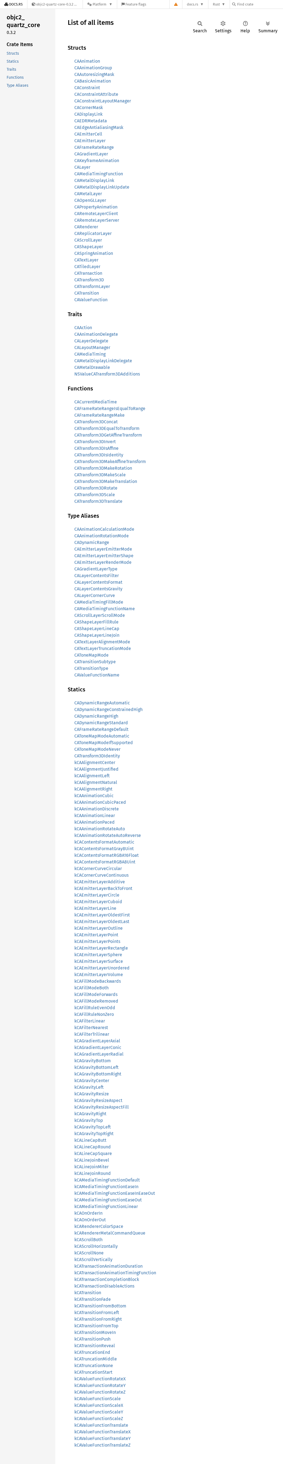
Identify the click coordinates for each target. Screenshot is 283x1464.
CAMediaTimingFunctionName (104, 608)
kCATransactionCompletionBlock (106, 1279)
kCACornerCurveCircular (98, 868)
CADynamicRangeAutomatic (102, 702)
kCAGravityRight (90, 1113)
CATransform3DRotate (95, 488)
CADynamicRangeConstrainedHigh (108, 709)
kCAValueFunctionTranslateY (102, 1438)
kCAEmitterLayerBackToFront (103, 888)
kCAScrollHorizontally (96, 1246)
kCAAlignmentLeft (92, 775)
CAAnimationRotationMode (101, 535)
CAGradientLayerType (95, 569)
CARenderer (86, 226)
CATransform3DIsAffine (96, 448)
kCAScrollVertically (93, 1259)
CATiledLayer (87, 266)
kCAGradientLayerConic (97, 1047)
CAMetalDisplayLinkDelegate (103, 360)
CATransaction (88, 273)
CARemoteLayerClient (96, 213)
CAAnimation (87, 61)
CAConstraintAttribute (96, 94)
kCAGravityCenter (91, 1080)
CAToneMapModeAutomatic (101, 736)
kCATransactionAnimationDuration (108, 1266)
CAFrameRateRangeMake (99, 415)
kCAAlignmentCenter (94, 762)
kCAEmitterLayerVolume (98, 974)
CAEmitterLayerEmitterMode (103, 549)
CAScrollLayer (88, 240)
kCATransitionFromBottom (100, 1306)
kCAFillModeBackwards (97, 981)
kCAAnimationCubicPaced (100, 802)
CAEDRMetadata (90, 120)
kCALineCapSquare (93, 1153)
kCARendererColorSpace (98, 1226)
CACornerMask (88, 107)
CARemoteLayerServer (96, 220)
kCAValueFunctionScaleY (98, 1412)
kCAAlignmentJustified (96, 769)
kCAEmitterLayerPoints (97, 941)
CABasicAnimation (92, 81)
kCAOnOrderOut (90, 1219)
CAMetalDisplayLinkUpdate (101, 187)
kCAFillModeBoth (91, 987)
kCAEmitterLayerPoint (96, 934)
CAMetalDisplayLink (94, 180)
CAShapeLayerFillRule (96, 622)
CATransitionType (91, 668)
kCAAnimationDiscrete (96, 809)
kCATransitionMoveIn (95, 1332)
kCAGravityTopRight (94, 1133)
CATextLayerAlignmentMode (102, 641)
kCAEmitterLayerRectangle (101, 948)
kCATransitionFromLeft (96, 1312)
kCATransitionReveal (94, 1345)
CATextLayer (86, 260)
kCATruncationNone (93, 1365)
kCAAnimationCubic (94, 795)
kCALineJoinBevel (91, 1160)
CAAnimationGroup (93, 67)
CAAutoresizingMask (94, 74)
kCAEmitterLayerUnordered (102, 968)
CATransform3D (89, 279)
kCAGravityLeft (89, 1087)
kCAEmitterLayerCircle (96, 895)
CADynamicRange (91, 542)
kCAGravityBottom (92, 1060)
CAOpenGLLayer (90, 200)
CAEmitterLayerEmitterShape (103, 555)
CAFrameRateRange (94, 147)
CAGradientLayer (91, 154)
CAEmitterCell (88, 134)
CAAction (83, 327)
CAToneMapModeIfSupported (103, 742)
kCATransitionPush (92, 1339)
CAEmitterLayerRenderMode (103, 562)
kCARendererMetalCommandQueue (109, 1233)
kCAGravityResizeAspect (98, 1100)
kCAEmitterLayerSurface (98, 961)
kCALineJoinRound (92, 1173)
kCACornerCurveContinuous (101, 875)
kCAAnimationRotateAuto (99, 828)
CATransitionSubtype (95, 661)
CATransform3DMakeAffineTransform (110, 461)
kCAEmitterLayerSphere (98, 954)
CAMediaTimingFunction (98, 173)
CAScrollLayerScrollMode (99, 615)
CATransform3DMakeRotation (103, 468)
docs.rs (192, 4)
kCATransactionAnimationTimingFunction (115, 1272)
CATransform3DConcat (96, 421)
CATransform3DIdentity (97, 756)
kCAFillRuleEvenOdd (94, 1007)
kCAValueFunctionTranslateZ (102, 1445)
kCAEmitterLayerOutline (98, 928)
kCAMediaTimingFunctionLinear (106, 1206)
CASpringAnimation (93, 253)
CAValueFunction (91, 299)
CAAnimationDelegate (96, 334)
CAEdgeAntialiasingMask (98, 127)
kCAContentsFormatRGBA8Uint (104, 862)
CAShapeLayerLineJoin (96, 635)
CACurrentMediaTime (95, 402)
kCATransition (87, 1292)
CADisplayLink (88, 114)
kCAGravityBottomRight (97, 1074)
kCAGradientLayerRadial (99, 1054)
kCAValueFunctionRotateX (100, 1378)
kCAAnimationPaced (94, 822)
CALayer (82, 167)
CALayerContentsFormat (98, 582)
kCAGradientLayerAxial (97, 1040)
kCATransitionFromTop (96, 1325)
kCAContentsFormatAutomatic (104, 842)
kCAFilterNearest (91, 1027)
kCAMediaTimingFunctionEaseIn (106, 1186)
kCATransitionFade (92, 1299)
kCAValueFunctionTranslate (101, 1425)
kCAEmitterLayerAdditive (99, 881)
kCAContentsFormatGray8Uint (104, 848)
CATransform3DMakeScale (100, 474)
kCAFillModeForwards (95, 994)
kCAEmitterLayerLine (95, 908)
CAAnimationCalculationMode (104, 529)
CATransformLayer (92, 286)
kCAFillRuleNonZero (94, 1014)
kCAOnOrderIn (88, 1213)
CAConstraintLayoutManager (102, 101)
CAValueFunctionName (96, 675)
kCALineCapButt (90, 1140)
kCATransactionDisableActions (104, 1286)
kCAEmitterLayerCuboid (98, 901)
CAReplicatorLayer (93, 233)
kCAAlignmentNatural (95, 782)
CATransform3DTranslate (98, 501)
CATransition (86, 293)
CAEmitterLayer (90, 140)
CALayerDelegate (91, 340)
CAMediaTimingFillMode (98, 602)
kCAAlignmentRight (93, 789)
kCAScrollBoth (88, 1239)
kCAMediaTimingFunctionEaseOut (108, 1200)
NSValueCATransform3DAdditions (107, 374)
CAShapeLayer (88, 246)
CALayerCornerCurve (94, 595)
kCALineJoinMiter (91, 1166)
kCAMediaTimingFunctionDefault (107, 1180)
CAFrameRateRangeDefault (101, 729)
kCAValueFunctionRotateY (100, 1385)
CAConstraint (87, 87)
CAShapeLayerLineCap (96, 628)
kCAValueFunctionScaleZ (98, 1418)
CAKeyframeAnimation (96, 160)
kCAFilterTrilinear (91, 1034)
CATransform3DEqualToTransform (107, 428)
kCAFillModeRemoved (96, 1001)
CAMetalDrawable (92, 367)
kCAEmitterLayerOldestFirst (102, 915)
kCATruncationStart (93, 1372)
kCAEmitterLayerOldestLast (101, 921)
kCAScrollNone (89, 1253)
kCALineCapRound (92, 1146)
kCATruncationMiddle (95, 1359)
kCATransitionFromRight (98, 1319)
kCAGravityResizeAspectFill (101, 1107)
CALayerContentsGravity (98, 588)
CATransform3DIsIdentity (98, 455)
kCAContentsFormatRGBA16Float (106, 855)
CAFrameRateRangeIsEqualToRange (109, 408)
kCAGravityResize (91, 1093)
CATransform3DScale (94, 494)
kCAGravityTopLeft (92, 1127)
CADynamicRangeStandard (101, 722)
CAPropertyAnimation (95, 207)
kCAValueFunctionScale (97, 1398)
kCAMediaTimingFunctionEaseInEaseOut (114, 1193)
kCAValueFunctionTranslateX (102, 1431)
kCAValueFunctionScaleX (98, 1405)
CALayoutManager (92, 347)
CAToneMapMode (91, 655)
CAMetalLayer (88, 193)
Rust (216, 4)
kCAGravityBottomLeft (96, 1067)
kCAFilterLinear (89, 1021)
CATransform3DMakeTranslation (105, 481)
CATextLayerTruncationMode (102, 648)
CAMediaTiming (90, 354)
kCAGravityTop (88, 1120)
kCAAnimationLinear (94, 815)
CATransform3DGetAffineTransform (108, 435)
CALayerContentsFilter (96, 575)
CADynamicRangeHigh (96, 716)
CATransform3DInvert (95, 441)
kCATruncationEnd (92, 1352)
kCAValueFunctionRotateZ (99, 1392)
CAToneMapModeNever (97, 749)
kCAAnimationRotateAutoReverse (107, 835)
